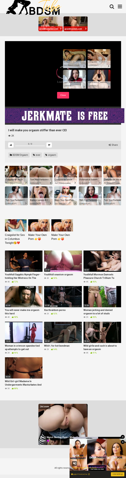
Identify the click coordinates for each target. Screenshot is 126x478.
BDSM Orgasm (20, 155)
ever (37, 155)
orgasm (52, 155)
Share (114, 145)
